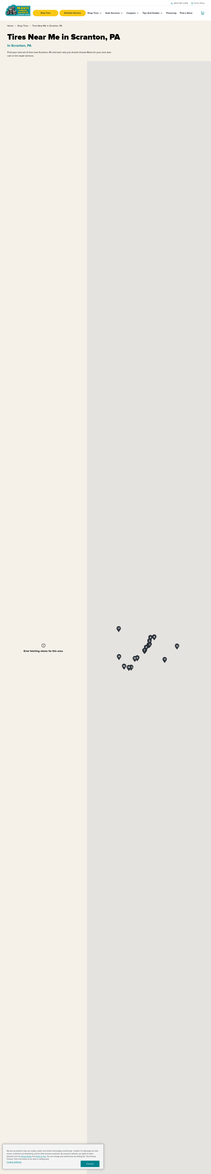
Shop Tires (45, 13)
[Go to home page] (18, 10)
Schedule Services (72, 13)
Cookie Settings (14, 1162)
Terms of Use (41, 1156)
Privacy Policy (26, 1156)
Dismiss (90, 1164)
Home (10, 25)
